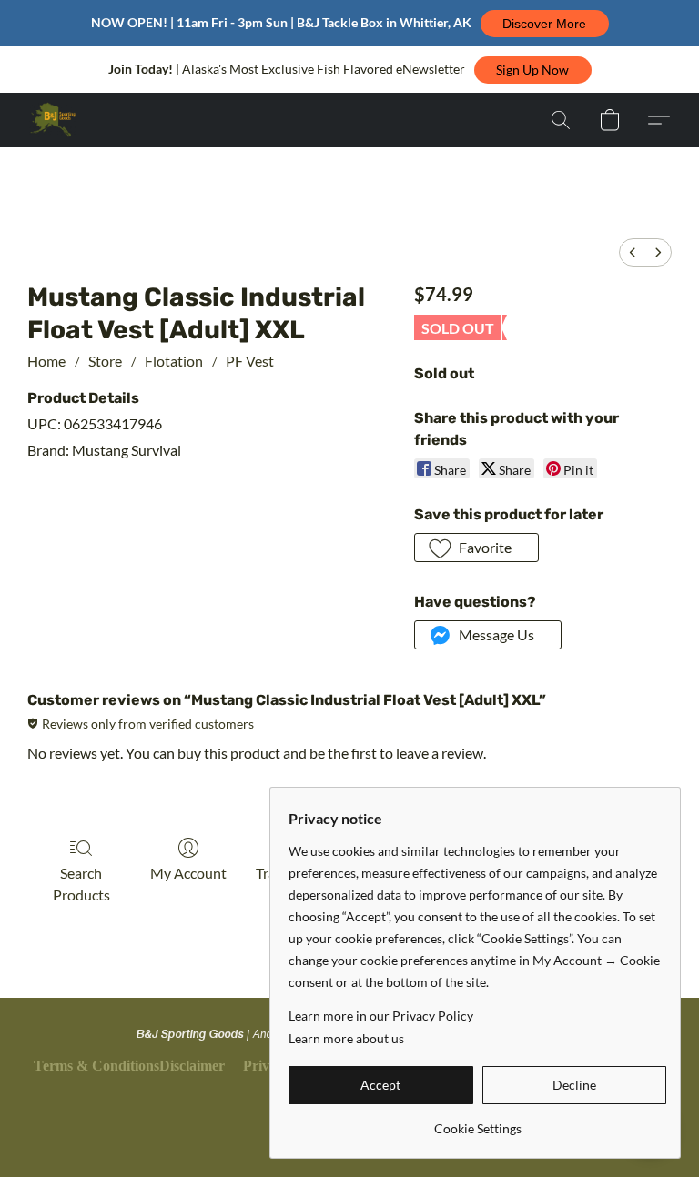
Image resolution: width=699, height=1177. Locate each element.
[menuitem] (632, 252)
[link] (477, 1122)
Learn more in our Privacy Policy (381, 1015)
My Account (188, 872)
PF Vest (250, 360)
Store (105, 360)
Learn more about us (346, 1038)
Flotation (174, 360)
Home (46, 360)
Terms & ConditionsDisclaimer (129, 1065)
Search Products (81, 883)
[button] (545, 23)
